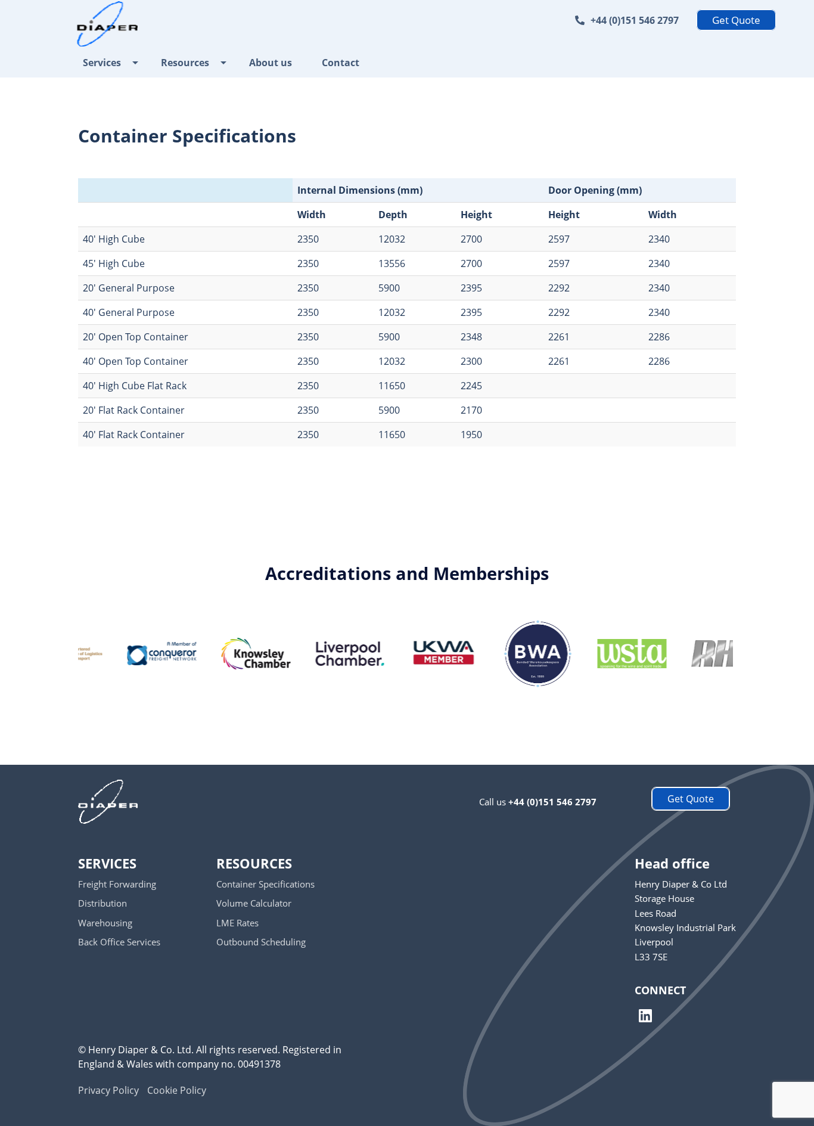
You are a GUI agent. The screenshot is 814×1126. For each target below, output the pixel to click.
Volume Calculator (253, 903)
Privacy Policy (108, 1090)
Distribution (102, 903)
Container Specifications (265, 884)
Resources (185, 62)
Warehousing (105, 923)
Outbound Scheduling (261, 942)
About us (270, 62)
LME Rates (237, 923)
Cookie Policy (176, 1090)
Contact (340, 62)
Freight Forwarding (117, 884)
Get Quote (736, 20)
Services (102, 62)
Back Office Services (119, 942)
